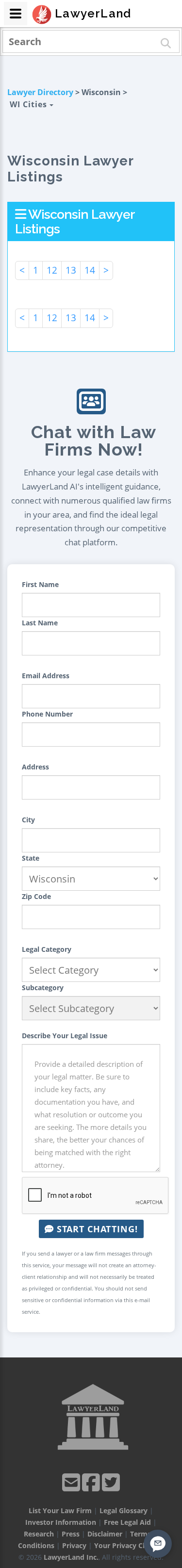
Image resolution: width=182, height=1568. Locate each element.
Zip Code (36, 896)
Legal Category (46, 949)
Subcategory (43, 987)
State (30, 858)
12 (52, 270)
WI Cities (30, 104)
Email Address (45, 675)
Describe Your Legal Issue (64, 1035)
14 (89, 270)
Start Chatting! (96, 1229)
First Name (40, 584)
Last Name (40, 622)
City (28, 819)
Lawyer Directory (40, 92)
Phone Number (47, 714)
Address (35, 766)
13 (71, 270)
